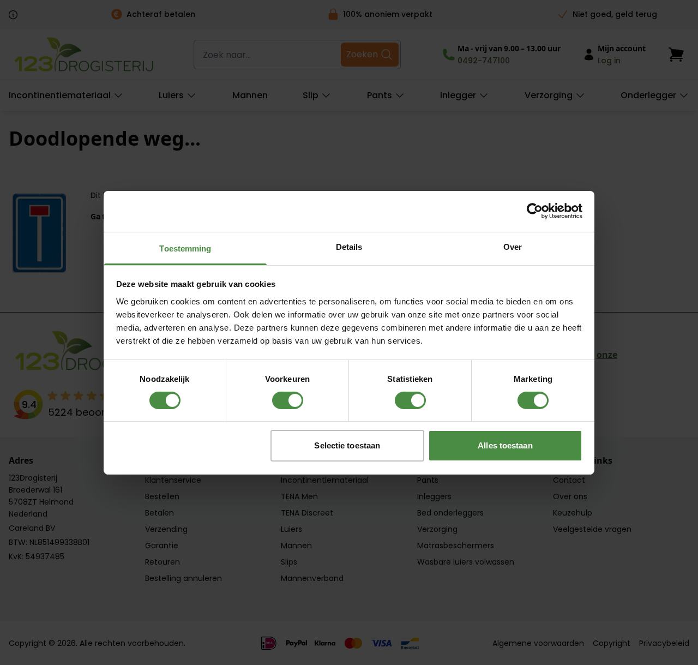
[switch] (287, 400)
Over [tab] (512, 246)
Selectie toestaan (347, 445)
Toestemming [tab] (185, 248)
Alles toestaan (505, 445)
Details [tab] (349, 246)
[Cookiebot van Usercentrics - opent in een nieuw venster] (534, 211)
